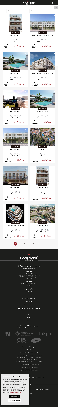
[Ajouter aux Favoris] (26, 15)
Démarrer (29, 291)
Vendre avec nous (29, 305)
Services (28, 314)
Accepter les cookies (14, 396)
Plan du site (40, 377)
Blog (28, 317)
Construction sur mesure (29, 298)
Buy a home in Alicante (42, 389)
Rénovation (28, 301)
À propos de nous (29, 311)
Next (26, 24)
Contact (29, 321)
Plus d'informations (15, 392)
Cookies (32, 377)
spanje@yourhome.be (29, 268)
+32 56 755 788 (29, 273)
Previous (4, 24)
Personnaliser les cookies (14, 400)
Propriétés (29, 295)
